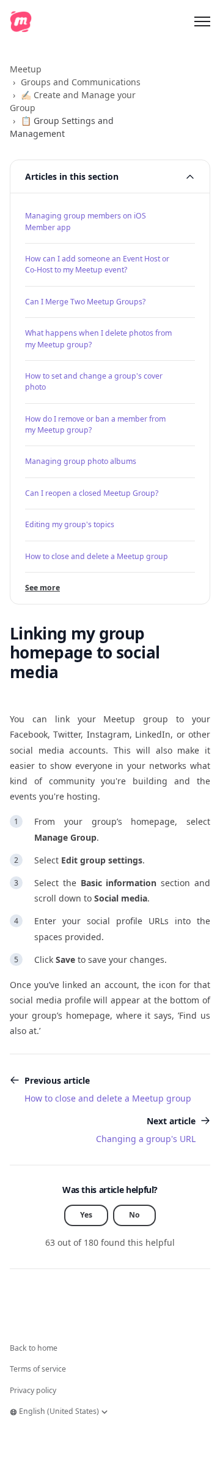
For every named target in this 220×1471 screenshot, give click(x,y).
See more (42, 587)
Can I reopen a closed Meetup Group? (91, 493)
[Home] (21, 21)
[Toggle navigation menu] (202, 21)
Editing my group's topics (69, 524)
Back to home (33, 1348)
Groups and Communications (81, 82)
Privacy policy (33, 1390)
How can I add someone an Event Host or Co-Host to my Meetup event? (97, 264)
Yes (86, 1215)
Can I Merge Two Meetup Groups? (85, 301)
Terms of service (38, 1369)
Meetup (26, 69)
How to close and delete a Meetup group (96, 556)
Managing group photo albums (80, 461)
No (134, 1215)
